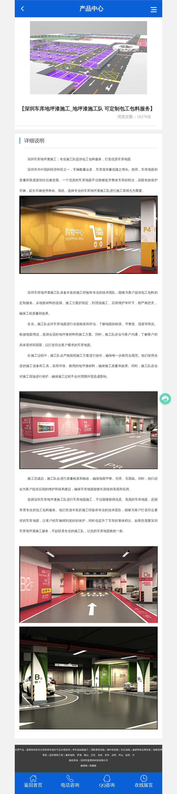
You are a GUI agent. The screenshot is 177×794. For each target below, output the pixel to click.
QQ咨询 (107, 785)
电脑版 (92, 765)
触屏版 (84, 765)
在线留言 (144, 785)
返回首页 (33, 785)
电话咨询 (70, 785)
